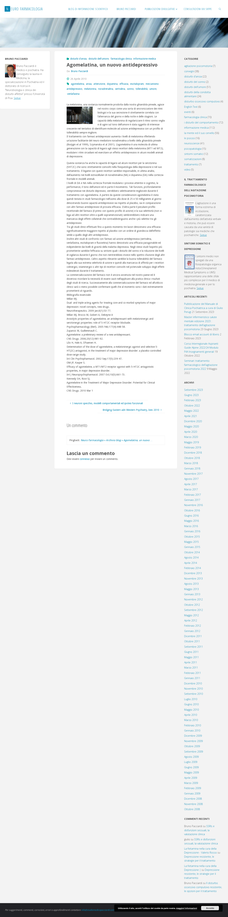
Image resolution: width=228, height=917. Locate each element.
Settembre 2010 (193, 693)
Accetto (210, 908)
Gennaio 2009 (192, 793)
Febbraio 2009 (192, 788)
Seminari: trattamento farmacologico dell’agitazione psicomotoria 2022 (200, 364)
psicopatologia (192, 148)
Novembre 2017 (193, 473)
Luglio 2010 (190, 699)
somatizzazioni (192, 159)
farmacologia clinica (121, 58)
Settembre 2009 (193, 751)
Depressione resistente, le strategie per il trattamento (201, 874)
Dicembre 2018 (193, 452)
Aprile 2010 (190, 715)
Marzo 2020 (191, 437)
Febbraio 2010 (192, 725)
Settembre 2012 (193, 610)
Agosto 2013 (191, 583)
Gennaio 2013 (192, 594)
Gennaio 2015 (192, 547)
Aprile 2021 (190, 416)
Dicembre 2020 (193, 421)
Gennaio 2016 (192, 531)
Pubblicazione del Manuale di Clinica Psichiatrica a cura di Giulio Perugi (203, 308)
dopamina (112, 83)
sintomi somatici (193, 154)
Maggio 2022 (191, 410)
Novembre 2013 (193, 578)
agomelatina (77, 83)
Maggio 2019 (191, 442)
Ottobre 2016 (192, 510)
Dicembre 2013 (193, 573)
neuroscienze (192, 143)
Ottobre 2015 (192, 536)
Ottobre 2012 (192, 604)
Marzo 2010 (191, 720)
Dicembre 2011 (193, 636)
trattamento (191, 164)
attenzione (99, 83)
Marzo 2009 (191, 783)
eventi (187, 112)
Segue (17, 98)
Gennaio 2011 (192, 678)
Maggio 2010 (191, 709)
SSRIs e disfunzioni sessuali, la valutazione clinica (199, 830)
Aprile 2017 (190, 484)
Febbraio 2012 (192, 625)
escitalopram (137, 83)
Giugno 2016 (191, 515)
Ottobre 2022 (192, 405)
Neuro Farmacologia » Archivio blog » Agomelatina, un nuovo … (116, 440)
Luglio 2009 (190, 762)
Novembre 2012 (193, 599)
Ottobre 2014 (192, 552)
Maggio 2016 (191, 520)
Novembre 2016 (193, 505)
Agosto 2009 (191, 756)
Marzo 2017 (191, 489)
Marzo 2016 (191, 526)
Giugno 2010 (191, 704)
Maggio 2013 (191, 589)
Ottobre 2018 (192, 458)
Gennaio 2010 (192, 730)
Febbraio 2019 (192, 447)
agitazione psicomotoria (198, 66)
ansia (89, 83)
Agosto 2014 (191, 557)
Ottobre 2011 (192, 641)
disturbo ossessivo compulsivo (202, 101)
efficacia (124, 83)
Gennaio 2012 (192, 631)
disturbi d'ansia (78, 58)
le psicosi (189, 138)
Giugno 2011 (191, 652)
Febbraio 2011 (192, 673)
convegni (189, 71)
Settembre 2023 (193, 390)
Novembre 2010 (193, 688)
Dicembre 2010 (193, 683)
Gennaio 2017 (192, 500)
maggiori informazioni (186, 908)
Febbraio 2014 (192, 568)
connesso (85, 459)
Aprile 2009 (190, 777)
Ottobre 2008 (192, 809)
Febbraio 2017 (192, 494)
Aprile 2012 (190, 620)
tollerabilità (141, 88)
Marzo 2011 (191, 667)
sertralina (120, 88)
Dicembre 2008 (193, 798)
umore (152, 88)
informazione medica (144, 58)
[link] (220, 9)
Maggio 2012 (191, 615)
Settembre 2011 (193, 646)
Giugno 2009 (191, 767)
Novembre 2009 (193, 741)
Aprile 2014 (190, 563)
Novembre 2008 (193, 804)
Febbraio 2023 (192, 400)
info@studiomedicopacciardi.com (97, 910)
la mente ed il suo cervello (199, 133)
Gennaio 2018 (192, 468)
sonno (130, 88)
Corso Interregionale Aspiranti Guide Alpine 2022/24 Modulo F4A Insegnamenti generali (201, 347)
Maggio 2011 (191, 657)
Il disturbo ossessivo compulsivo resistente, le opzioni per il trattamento (203, 887)
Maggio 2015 (191, 541)
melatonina (90, 88)
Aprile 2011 (190, 662)
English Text (191, 106)
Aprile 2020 (190, 431)
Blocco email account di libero (201, 334)
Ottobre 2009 (192, 746)
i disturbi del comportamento (201, 122)
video (187, 169)
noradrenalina (105, 88)
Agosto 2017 (191, 479)
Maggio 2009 (191, 772)
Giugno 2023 (191, 395)
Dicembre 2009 (193, 735)
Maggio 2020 (191, 426)
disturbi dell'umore (99, 58)
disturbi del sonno (194, 81)
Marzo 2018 (191, 463)
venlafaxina (73, 93)
